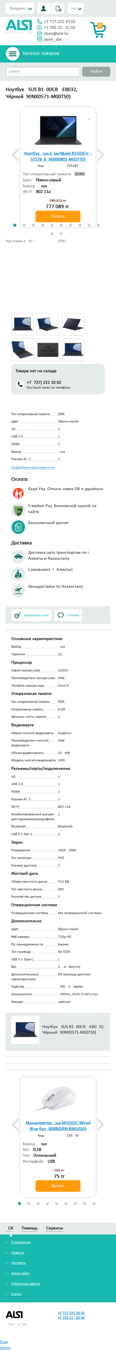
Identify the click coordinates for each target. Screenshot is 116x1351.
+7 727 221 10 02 (59, 22)
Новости (17, 1253)
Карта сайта (20, 1273)
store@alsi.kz (56, 33)
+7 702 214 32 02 (59, 27)
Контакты (18, 1263)
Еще (4, 1342)
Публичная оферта (25, 1284)
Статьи (16, 1294)
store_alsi (53, 39)
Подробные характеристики (33, 467)
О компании (20, 1242)
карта (5, 1348)
